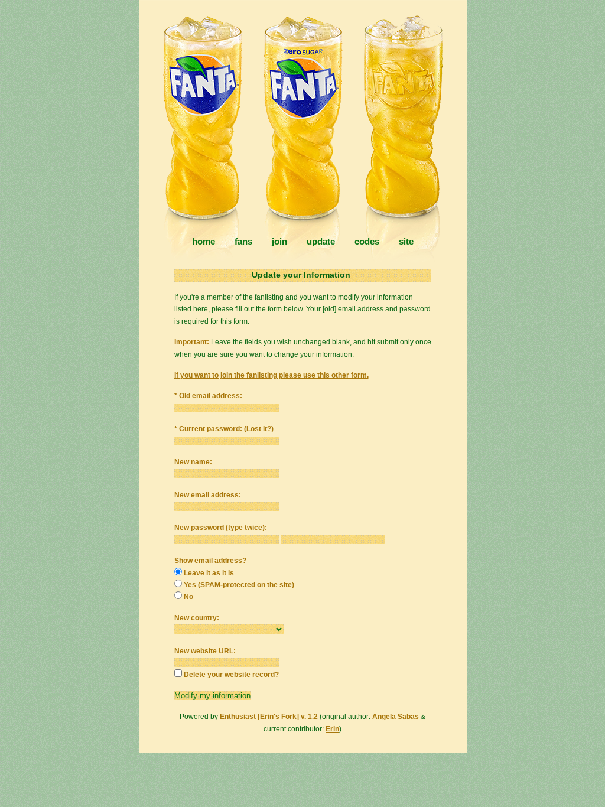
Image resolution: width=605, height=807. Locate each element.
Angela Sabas (395, 716)
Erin (332, 729)
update (321, 241)
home (203, 241)
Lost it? (258, 429)
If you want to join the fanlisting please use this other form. (271, 375)
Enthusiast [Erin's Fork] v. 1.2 (269, 716)
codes (366, 241)
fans (243, 241)
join (279, 241)
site (406, 241)
